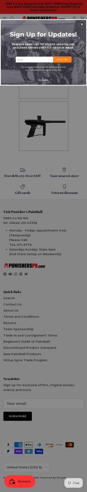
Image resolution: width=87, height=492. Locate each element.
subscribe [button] (62, 59)
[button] (81, 24)
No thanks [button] (43, 79)
